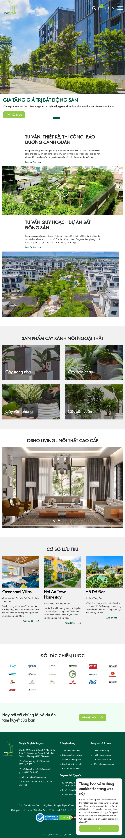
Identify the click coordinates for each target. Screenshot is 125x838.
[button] (54, 520)
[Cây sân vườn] (94, 395)
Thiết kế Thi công (101, 750)
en (112, 8)
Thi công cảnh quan (102, 759)
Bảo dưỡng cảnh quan (104, 764)
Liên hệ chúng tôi (92, 717)
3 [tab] (70, 118)
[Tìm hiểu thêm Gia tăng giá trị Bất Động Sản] (62, 47)
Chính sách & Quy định (72, 764)
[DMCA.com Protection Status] (74, 817)
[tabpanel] (62, 60)
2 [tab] (64, 118)
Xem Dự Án (30, 162)
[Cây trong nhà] (31, 356)
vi (105, 8)
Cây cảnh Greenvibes (72, 755)
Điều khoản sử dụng (71, 768)
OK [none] (99, 828)
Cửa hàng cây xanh (71, 750)
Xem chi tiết (28, 620)
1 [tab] (56, 118)
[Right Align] (94, 8)
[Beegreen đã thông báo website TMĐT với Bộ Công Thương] (47, 817)
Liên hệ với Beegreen (71, 759)
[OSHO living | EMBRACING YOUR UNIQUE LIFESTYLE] (62, 487)
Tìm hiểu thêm (14, 114)
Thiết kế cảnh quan (102, 755)
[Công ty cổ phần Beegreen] (10, 7)
